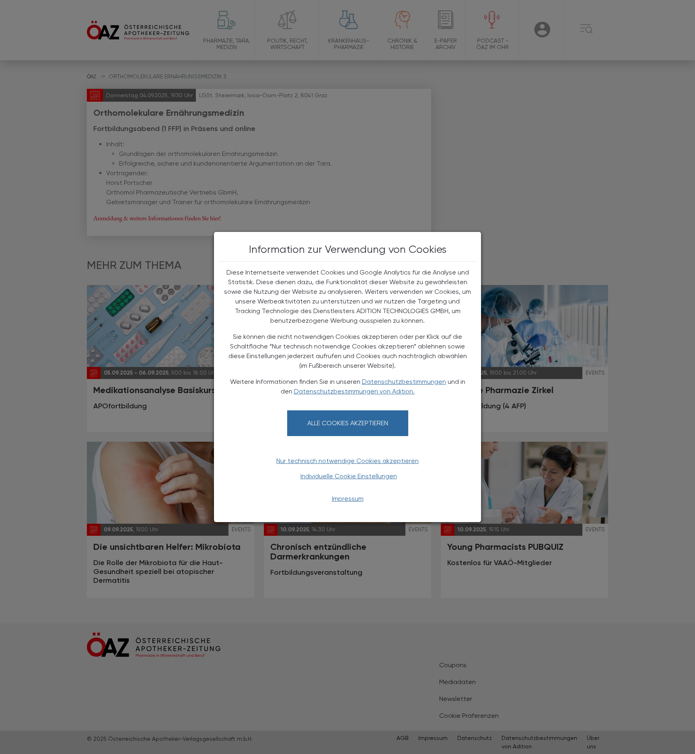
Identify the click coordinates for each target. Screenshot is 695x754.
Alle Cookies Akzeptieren (347, 423)
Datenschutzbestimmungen (404, 381)
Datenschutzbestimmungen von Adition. (354, 391)
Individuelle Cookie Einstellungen (348, 476)
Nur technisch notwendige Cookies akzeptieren (347, 461)
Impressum (348, 498)
